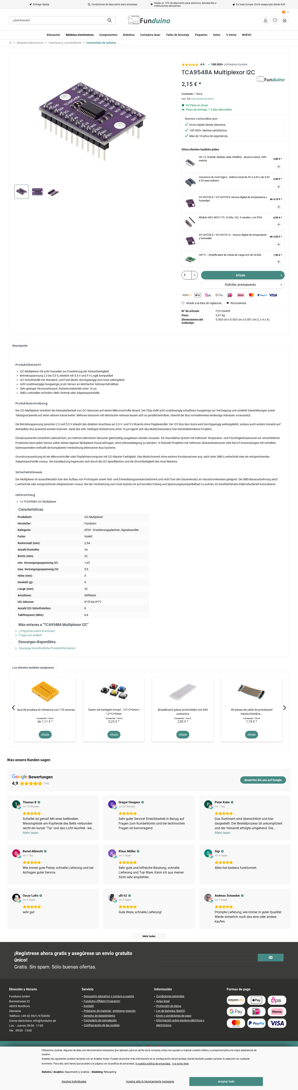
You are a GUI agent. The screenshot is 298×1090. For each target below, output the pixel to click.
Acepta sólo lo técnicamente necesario (150, 1081)
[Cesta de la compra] (284, 20)
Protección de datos (168, 1006)
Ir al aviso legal (180, 1063)
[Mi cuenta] (265, 20)
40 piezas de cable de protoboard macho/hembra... (251, 711)
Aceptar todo (226, 1081)
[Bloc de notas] (275, 20)
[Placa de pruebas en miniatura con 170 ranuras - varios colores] (45, 691)
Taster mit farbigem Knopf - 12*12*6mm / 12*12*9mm (114, 711)
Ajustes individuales (74, 1081)
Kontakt (89, 1006)
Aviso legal (162, 1001)
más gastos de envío (202, 98)
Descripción (20, 345)
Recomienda (238, 303)
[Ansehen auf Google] (16, 804)
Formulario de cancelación (100, 1020)
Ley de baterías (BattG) (170, 1010)
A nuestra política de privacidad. (153, 1063)
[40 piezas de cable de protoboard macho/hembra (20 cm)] (251, 691)
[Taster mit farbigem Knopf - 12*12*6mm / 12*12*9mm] (114, 691)
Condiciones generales (170, 996)
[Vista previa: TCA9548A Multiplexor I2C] (21, 192)
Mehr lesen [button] (30, 833)
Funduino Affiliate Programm (102, 1001)
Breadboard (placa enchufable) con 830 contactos (183, 711)
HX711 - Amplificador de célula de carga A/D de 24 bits (230, 254)
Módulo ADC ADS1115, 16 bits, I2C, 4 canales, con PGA (230, 217)
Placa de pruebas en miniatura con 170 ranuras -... (45, 711)
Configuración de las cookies (102, 1025)
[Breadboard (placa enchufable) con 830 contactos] (182, 691)
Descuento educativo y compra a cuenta (109, 996)
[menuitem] (284, 20)
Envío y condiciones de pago (173, 1015)
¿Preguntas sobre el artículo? (36, 631)
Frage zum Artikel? (30, 635)
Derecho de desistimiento (99, 1015)
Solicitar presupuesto (240, 285)
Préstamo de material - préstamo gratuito (110, 1010)
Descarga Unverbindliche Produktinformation (46, 648)
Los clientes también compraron (33, 667)
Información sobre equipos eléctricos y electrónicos (180, 1023)
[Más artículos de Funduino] (270, 83)
